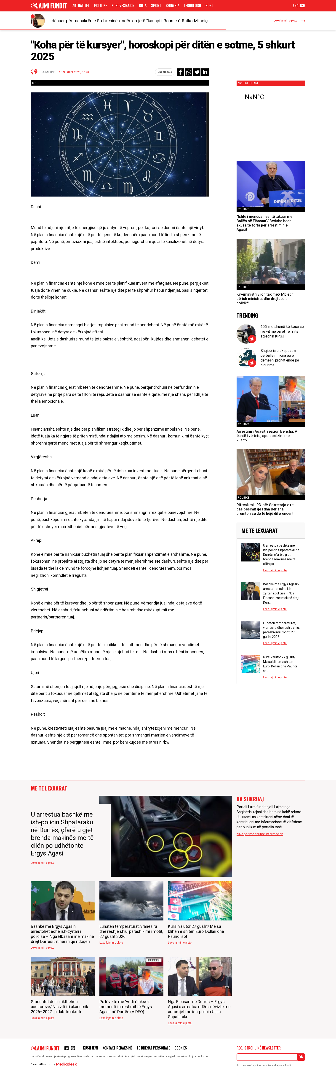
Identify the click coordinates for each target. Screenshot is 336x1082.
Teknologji (192, 5)
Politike (100, 5)
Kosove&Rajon (123, 5)
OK (301, 1057)
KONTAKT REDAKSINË (117, 1048)
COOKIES (180, 1048)
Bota (143, 5)
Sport (156, 5)
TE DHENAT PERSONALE (153, 1048)
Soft (209, 5)
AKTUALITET (81, 5)
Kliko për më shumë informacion (260, 834)
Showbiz (172, 5)
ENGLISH (299, 5)
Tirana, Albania (271, 97)
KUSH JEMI (90, 1048)
